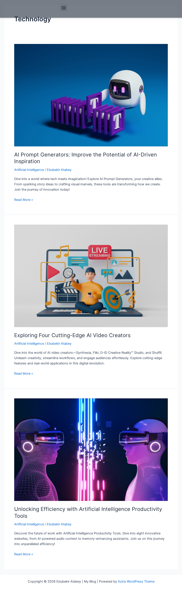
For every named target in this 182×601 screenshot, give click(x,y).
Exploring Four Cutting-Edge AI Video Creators (72, 335)
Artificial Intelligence (29, 170)
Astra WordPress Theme (136, 581)
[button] (63, 8)
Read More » (23, 199)
